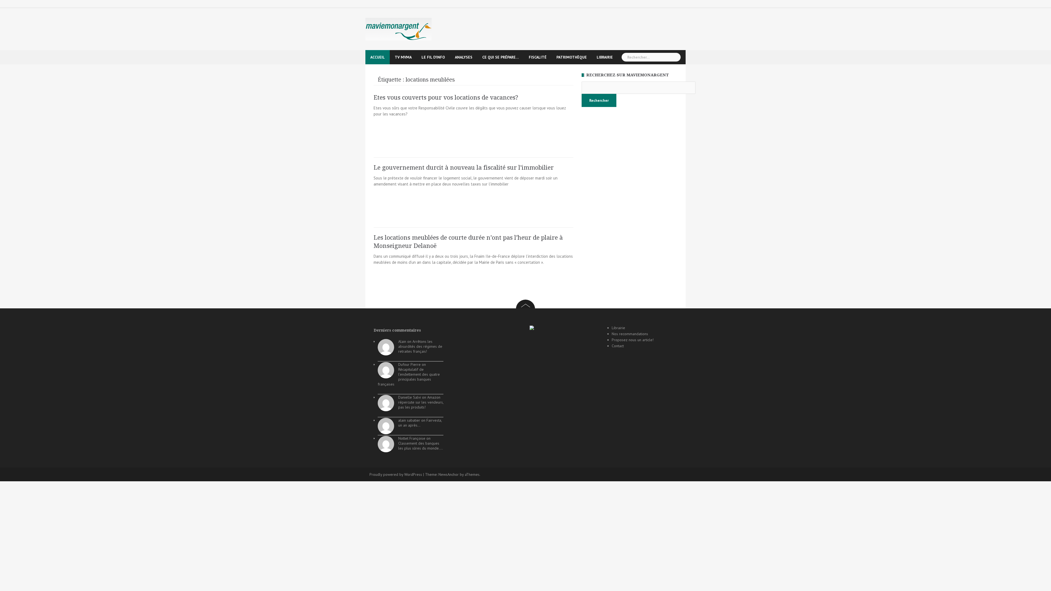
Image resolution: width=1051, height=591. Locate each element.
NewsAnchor (448, 474)
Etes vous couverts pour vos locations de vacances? (446, 97)
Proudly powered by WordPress (395, 474)
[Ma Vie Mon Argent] (398, 28)
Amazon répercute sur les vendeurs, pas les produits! (420, 402)
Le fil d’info (433, 57)
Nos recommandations (630, 333)
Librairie (605, 57)
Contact (618, 345)
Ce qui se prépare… (500, 57)
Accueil (377, 57)
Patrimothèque (571, 57)
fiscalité (538, 57)
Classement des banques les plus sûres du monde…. (420, 446)
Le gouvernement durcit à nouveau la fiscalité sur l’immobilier (464, 167)
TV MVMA (403, 57)
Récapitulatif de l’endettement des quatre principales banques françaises (409, 377)
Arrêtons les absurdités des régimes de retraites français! (420, 346)
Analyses (463, 57)
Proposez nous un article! (633, 339)
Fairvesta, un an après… (420, 423)
